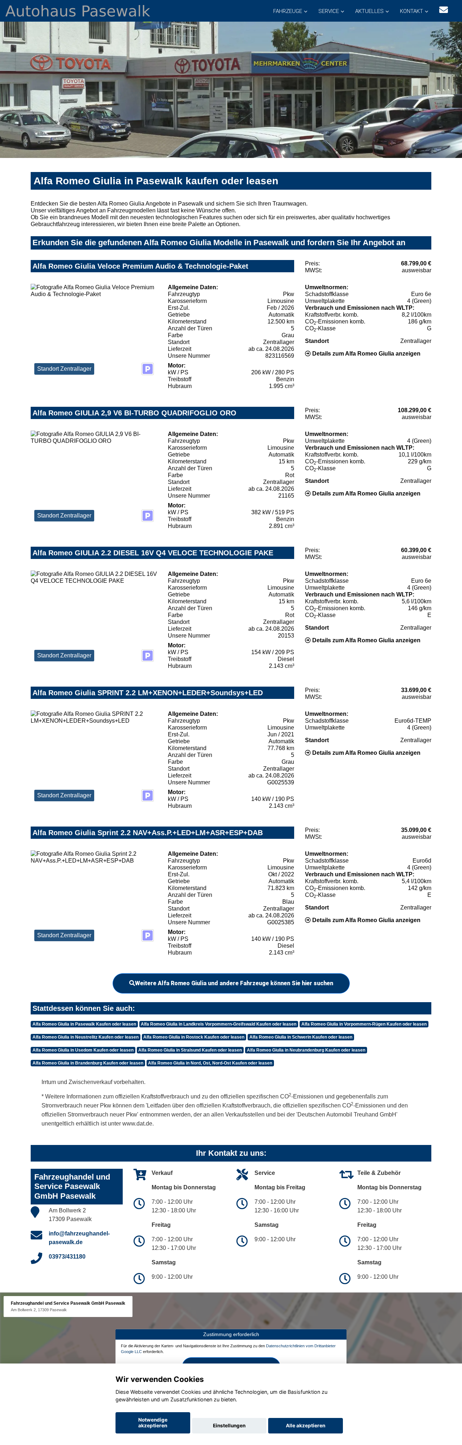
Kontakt (411, 11)
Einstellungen (229, 1425)
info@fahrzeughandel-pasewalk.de (79, 1237)
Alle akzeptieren (305, 1425)
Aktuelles (369, 11)
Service (328, 11)
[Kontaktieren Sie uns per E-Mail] (443, 10)
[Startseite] (77, 10)
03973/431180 (67, 1257)
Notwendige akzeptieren (152, 1422)
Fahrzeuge (287, 11)
